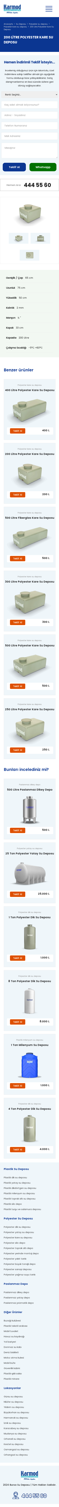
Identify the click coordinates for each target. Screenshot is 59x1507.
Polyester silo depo (14, 1242)
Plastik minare (11, 1378)
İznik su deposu (12, 1423)
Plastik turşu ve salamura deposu (22, 1209)
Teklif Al (14, 167)
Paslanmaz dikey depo (16, 1292)
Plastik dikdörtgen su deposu (20, 1188)
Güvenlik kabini (12, 1368)
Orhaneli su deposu (14, 1438)
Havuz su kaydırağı (14, 1336)
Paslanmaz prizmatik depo (19, 1302)
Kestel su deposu (13, 1444)
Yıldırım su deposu (14, 1407)
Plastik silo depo (13, 1204)
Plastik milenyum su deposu (19, 1193)
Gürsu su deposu (13, 1396)
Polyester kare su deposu (15, 26)
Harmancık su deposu (16, 1417)
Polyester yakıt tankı (15, 1258)
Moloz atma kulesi (14, 1357)
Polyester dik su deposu (17, 1227)
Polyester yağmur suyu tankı (19, 1274)
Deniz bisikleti (11, 1352)
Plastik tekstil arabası (15, 1325)
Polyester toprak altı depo (18, 1248)
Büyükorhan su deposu (16, 1412)
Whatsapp (43, 167)
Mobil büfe (9, 1362)
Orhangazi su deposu (16, 1454)
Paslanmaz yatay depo (17, 1297)
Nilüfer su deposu (13, 1401)
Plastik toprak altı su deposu (19, 1198)
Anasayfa (8, 24)
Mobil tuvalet (11, 1331)
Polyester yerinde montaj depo (21, 1253)
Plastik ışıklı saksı (13, 1373)
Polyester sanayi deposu (17, 1269)
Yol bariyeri (10, 1341)
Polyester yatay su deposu (19, 1232)
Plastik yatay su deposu (17, 1182)
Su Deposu (21, 24)
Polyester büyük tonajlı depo (20, 1264)
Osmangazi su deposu (16, 1449)
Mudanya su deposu (15, 1433)
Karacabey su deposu (16, 1428)
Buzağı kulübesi (12, 1320)
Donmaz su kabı (12, 1347)
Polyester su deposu (38, 24)
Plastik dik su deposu (15, 1177)
